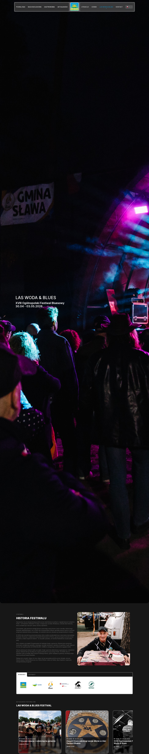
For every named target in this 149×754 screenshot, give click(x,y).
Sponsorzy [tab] (22, 674)
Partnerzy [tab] (32, 674)
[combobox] (129, 7)
